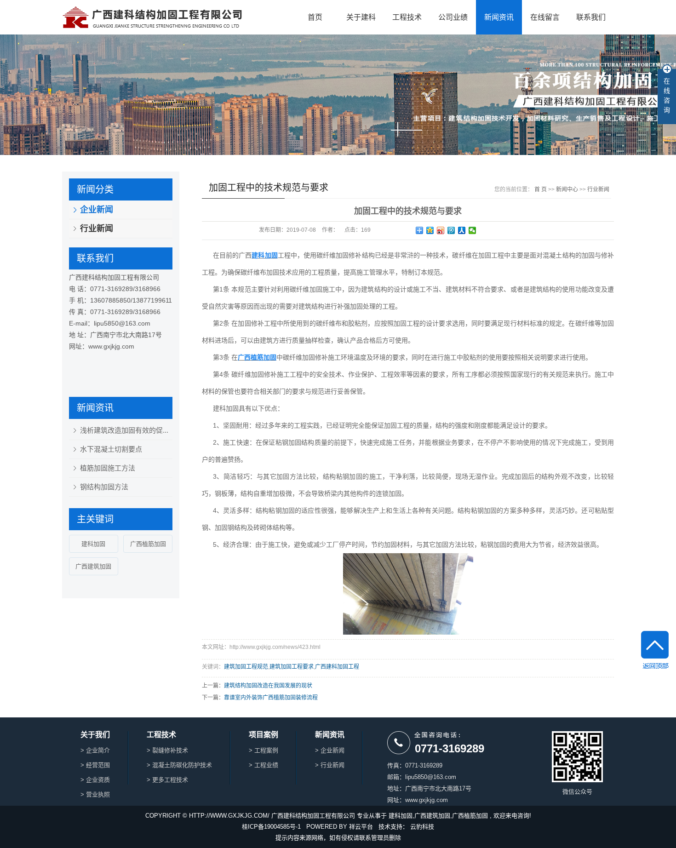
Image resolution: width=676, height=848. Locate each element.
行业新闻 (96, 228)
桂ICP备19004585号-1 (271, 826)
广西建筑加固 (93, 566)
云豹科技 (422, 826)
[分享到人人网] (462, 230)
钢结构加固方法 (104, 487)
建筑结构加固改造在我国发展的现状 (268, 685)
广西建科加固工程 (337, 667)
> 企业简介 (95, 750)
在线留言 (545, 17)
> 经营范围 (95, 765)
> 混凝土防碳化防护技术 (179, 765)
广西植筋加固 (148, 543)
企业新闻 (96, 209)
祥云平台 (361, 826)
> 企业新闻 (329, 750)
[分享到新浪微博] (441, 230)
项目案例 (263, 735)
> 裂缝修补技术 (167, 750)
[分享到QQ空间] (430, 230)
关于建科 (361, 17)
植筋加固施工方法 (107, 468)
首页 (315, 17)
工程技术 (407, 17)
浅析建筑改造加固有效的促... (124, 430)
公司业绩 (453, 17)
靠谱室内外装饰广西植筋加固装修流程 (271, 697)
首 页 (540, 189)
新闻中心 (567, 189)
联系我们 (591, 17)
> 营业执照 (95, 794)
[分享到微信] (472, 230)
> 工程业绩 (263, 765)
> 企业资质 (95, 779)
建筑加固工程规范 (246, 667)
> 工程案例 (263, 750)
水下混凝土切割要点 (111, 449)
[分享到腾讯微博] (451, 230)
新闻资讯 (499, 17)
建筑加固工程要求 (291, 667)
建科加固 (93, 543)
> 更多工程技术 (167, 779)
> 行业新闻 (329, 765)
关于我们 (95, 735)
